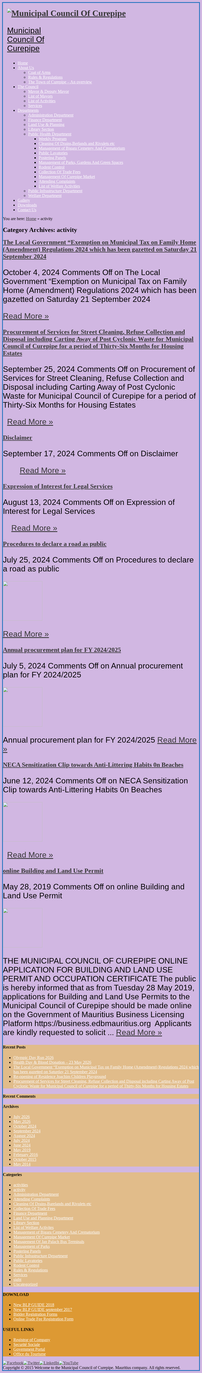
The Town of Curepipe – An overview (60, 82)
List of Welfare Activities (59, 186)
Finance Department (45, 120)
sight (17, 1279)
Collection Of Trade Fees (59, 172)
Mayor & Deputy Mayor (48, 91)
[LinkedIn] (49, 1363)
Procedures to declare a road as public (55, 543)
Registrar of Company (31, 1339)
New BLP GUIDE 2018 (33, 1305)
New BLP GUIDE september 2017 (42, 1309)
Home (23, 63)
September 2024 (27, 1131)
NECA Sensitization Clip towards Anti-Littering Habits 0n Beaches (93, 764)
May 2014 (22, 1164)
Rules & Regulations (45, 77)
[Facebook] (13, 1363)
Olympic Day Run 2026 (33, 1057)
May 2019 (22, 1150)
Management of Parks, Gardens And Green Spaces (81, 162)
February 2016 (25, 1154)
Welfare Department (45, 195)
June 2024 (22, 1145)
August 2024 (24, 1135)
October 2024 (24, 1126)
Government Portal (29, 1349)
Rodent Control (51, 167)
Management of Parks (31, 1246)
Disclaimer (17, 437)
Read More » (26, 316)
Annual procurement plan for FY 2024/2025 (62, 649)
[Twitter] (31, 1363)
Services (35, 105)
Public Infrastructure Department (55, 191)
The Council (28, 86)
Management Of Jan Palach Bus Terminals (48, 1241)
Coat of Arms (39, 72)
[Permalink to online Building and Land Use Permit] (22, 946)
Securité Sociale (26, 1344)
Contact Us (27, 209)
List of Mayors (40, 96)
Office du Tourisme (29, 1354)
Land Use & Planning (46, 124)
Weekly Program (53, 138)
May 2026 (22, 1121)
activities (20, 1185)
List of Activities (41, 101)
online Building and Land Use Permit (53, 870)
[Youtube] (68, 1363)
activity (19, 1189)
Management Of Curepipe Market (67, 176)
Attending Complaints (57, 181)
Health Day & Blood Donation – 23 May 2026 (52, 1062)
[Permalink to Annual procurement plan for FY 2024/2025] (22, 725)
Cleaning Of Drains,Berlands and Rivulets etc (77, 143)
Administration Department (50, 115)
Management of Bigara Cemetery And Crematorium (82, 148)
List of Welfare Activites (33, 1227)
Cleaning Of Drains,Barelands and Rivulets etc (52, 1204)
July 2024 (21, 1140)
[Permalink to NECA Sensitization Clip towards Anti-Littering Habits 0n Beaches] (22, 840)
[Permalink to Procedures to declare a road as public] (22, 619)
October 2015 (24, 1159)
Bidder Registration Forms (35, 1314)
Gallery (24, 200)
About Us (26, 67)
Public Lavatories (53, 153)
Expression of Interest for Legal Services (58, 486)
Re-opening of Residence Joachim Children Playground (59, 1076)
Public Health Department (49, 134)
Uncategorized (25, 1284)
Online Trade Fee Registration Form (43, 1319)
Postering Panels (52, 157)
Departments (28, 110)
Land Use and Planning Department (43, 1218)
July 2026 (21, 1116)
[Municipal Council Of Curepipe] (66, 13)
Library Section (41, 129)
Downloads (27, 205)
